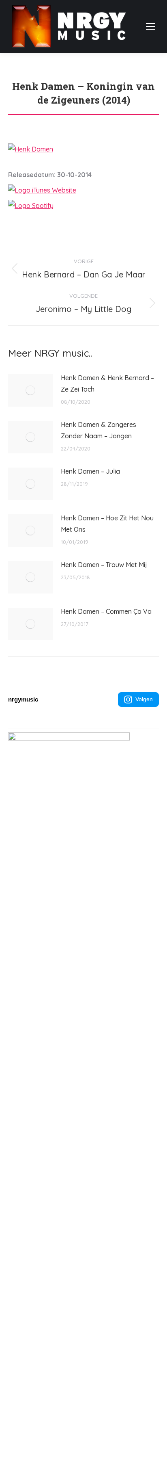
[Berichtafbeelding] (30, 390)
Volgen (144, 699)
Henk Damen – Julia (90, 471)
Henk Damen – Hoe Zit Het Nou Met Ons (107, 523)
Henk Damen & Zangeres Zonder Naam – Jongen (98, 430)
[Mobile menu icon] (150, 26)
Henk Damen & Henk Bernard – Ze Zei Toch (107, 383)
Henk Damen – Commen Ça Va (106, 611)
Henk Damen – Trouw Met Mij (104, 565)
